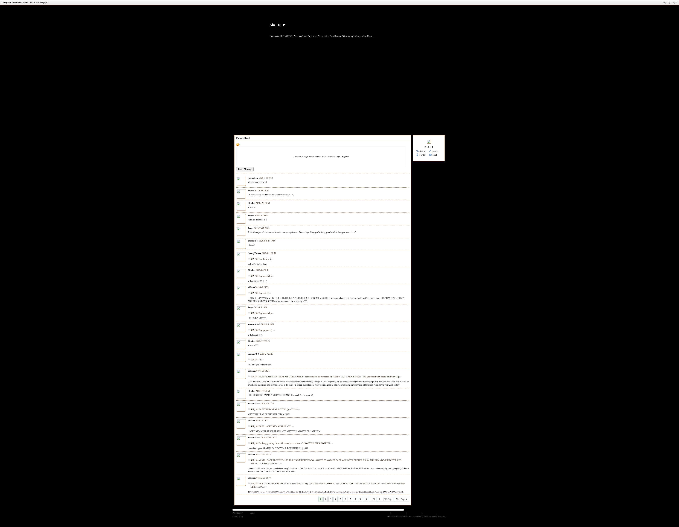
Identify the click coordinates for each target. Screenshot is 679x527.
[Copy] (341, 30)
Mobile (387, 513)
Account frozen (414, 513)
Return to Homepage (38, 2)
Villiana (251, 287)
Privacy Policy (429, 513)
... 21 (373, 499)
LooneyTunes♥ (254, 253)
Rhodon (251, 203)
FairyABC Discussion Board (15, 2)
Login (674, 2)
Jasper (251, 190)
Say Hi (422, 155)
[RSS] (351, 30)
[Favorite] (328, 30)
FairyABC (441, 513)
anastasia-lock (254, 241)
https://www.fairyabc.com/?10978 (295, 30)
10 (366, 499)
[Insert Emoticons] (238, 144)
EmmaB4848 (253, 354)
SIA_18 (429, 147)
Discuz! (246, 513)
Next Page (400, 499)
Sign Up (666, 2)
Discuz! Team (249, 516)
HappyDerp (253, 178)
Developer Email (399, 513)
